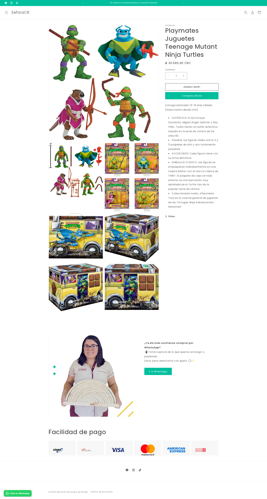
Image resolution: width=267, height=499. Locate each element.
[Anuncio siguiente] (183, 3)
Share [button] (171, 216)
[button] (6, 12)
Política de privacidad (101, 492)
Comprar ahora (192, 95)
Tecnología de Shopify (77, 492)
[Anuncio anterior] (83, 3)
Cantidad (170, 69)
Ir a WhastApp (158, 371)
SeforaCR (61, 492)
